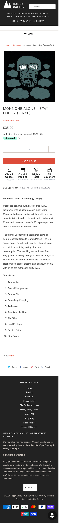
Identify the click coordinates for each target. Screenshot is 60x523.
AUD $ (28, 487)
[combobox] (42, 6)
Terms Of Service (29, 427)
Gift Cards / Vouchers (29, 405)
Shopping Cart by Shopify (32, 499)
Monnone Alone (11, 120)
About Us (29, 397)
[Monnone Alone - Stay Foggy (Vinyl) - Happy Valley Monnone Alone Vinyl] (29, 76)
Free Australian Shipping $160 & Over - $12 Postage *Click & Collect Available (28, 14)
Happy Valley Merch (29, 410)
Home (29, 388)
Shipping (29, 392)
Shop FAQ (29, 418)
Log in (15, 21)
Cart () (26, 21)
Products (17, 45)
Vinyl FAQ (29, 414)
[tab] (10, 189)
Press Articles (29, 423)
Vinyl (11, 355)
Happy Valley (16, 496)
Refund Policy (29, 401)
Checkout (38, 21)
